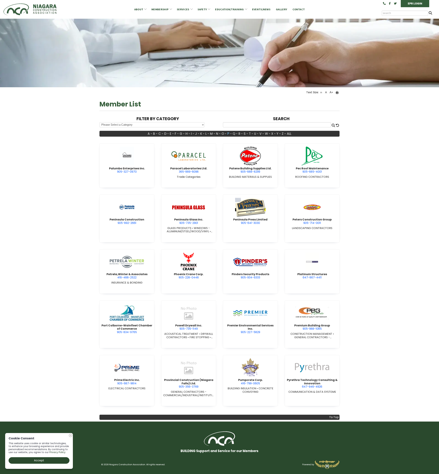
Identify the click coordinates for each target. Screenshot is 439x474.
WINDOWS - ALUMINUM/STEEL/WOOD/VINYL (188, 229)
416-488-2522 (126, 276)
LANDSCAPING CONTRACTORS (312, 228)
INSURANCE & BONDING (127, 283)
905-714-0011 (312, 221)
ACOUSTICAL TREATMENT (181, 334)
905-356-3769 (188, 383)
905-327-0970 (127, 170)
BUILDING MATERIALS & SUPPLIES (250, 177)
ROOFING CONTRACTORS (312, 177)
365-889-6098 (188, 170)
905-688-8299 (250, 170)
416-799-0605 (250, 381)
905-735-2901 (188, 221)
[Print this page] (337, 92)
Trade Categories (188, 177)
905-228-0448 (188, 276)
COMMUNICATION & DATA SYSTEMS (312, 392)
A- (321, 92)
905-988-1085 (312, 327)
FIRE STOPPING (199, 337)
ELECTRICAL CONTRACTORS (126, 388)
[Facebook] (390, 3)
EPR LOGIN (415, 3)
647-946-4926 (312, 383)
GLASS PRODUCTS (179, 228)
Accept (39, 460)
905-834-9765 (127, 328)
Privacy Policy (57, 452)
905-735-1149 (188, 327)
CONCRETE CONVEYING (257, 390)
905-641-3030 (250, 221)
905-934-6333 (250, 276)
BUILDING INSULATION (242, 388)
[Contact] (384, 3)
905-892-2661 (127, 221)
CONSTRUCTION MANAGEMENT (311, 334)
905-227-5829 (250, 328)
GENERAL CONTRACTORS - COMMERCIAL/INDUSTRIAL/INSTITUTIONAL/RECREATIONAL (188, 395)
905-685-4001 (312, 170)
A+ (331, 92)
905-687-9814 (127, 381)
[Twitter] (395, 3)
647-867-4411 (312, 276)
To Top (334, 417)
